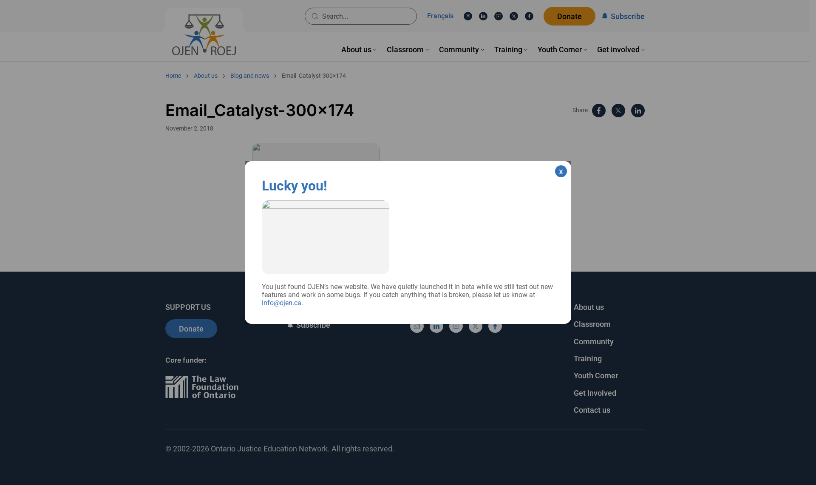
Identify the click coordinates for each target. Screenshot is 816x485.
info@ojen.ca (281, 303)
